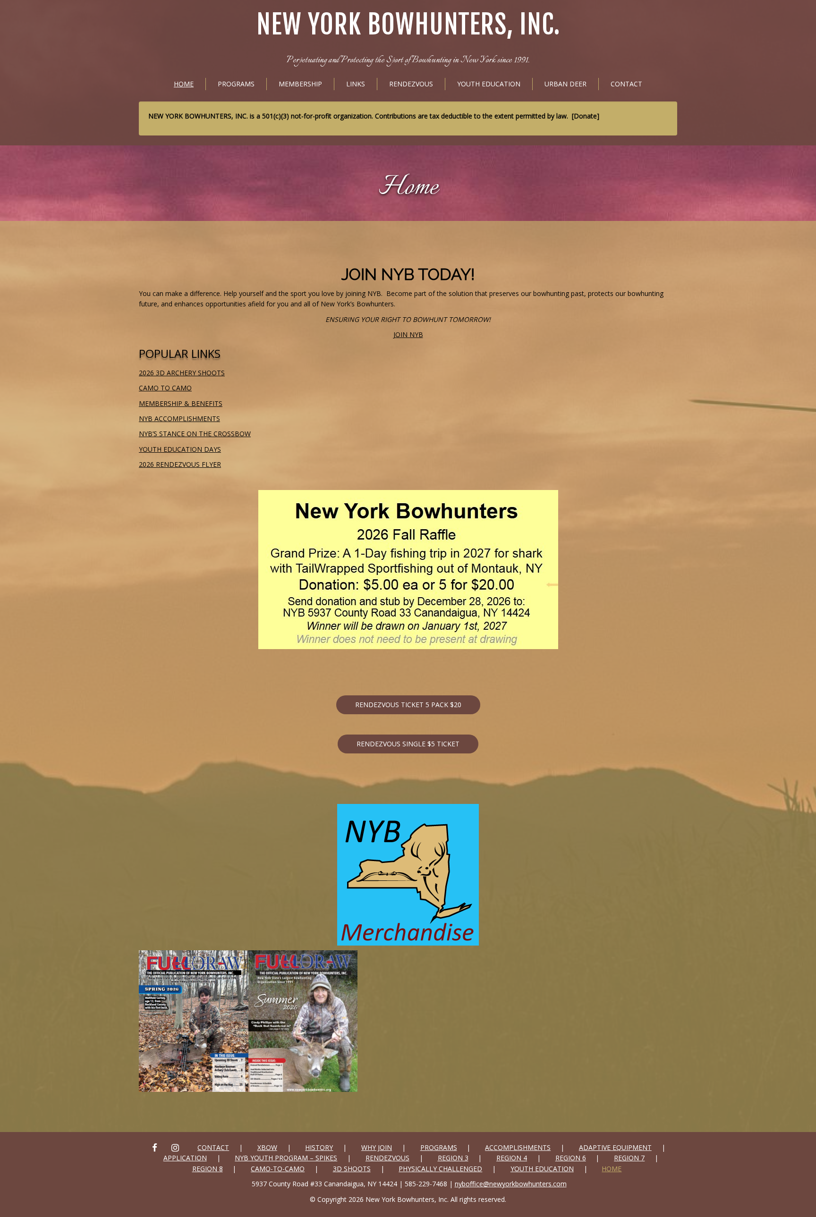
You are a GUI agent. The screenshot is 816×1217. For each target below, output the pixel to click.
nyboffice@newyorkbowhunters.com (511, 1183)
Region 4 (511, 1157)
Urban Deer (565, 83)
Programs (236, 83)
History (319, 1147)
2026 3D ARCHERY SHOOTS (182, 372)
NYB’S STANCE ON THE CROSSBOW (195, 433)
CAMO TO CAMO (165, 387)
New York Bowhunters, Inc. (408, 24)
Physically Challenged (440, 1168)
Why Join (376, 1147)
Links (355, 83)
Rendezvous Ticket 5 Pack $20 (408, 704)
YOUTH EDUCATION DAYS (180, 449)
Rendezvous (411, 83)
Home (184, 83)
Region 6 (570, 1157)
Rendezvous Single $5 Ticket (408, 743)
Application (185, 1157)
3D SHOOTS (352, 1168)
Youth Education (488, 83)
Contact (626, 83)
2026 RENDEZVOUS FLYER (180, 464)
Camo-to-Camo (278, 1168)
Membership (300, 83)
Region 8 (207, 1168)
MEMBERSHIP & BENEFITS (180, 403)
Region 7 (629, 1157)
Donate (585, 115)
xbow (267, 1147)
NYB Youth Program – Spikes (286, 1157)
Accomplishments (518, 1147)
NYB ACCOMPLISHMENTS (179, 418)
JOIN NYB (408, 334)
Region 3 (453, 1157)
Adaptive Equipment (615, 1147)
